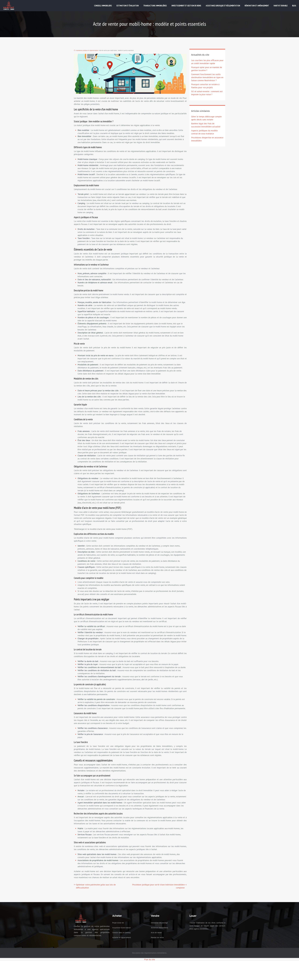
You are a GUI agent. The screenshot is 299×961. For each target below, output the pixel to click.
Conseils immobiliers (103, 5)
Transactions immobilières (155, 5)
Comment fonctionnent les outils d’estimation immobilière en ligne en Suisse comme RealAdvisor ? (207, 77)
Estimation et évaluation (128, 5)
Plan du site (149, 959)
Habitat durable (281, 5)
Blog (294, 5)
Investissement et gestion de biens (186, 5)
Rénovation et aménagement (257, 5)
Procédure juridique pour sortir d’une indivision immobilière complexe (158, 886)
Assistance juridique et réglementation (223, 5)
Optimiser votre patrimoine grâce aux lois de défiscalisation (96, 886)
